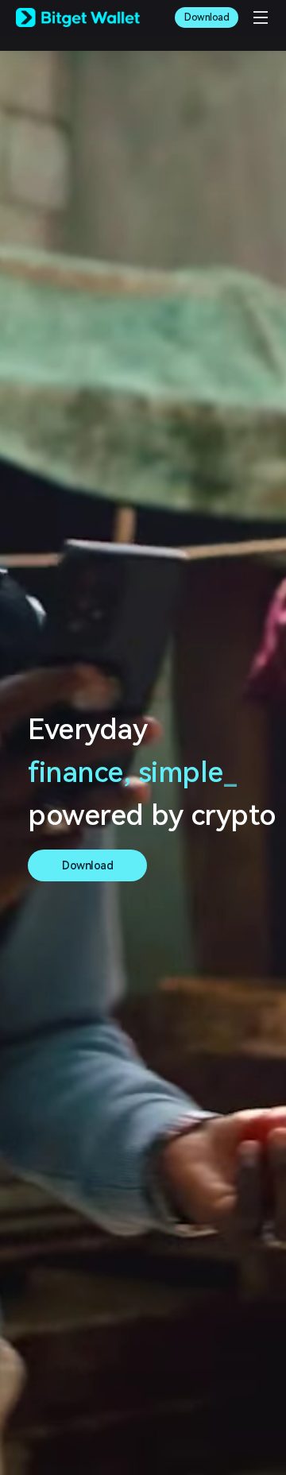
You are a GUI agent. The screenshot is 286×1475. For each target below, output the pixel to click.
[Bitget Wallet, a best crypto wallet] (78, 17)
